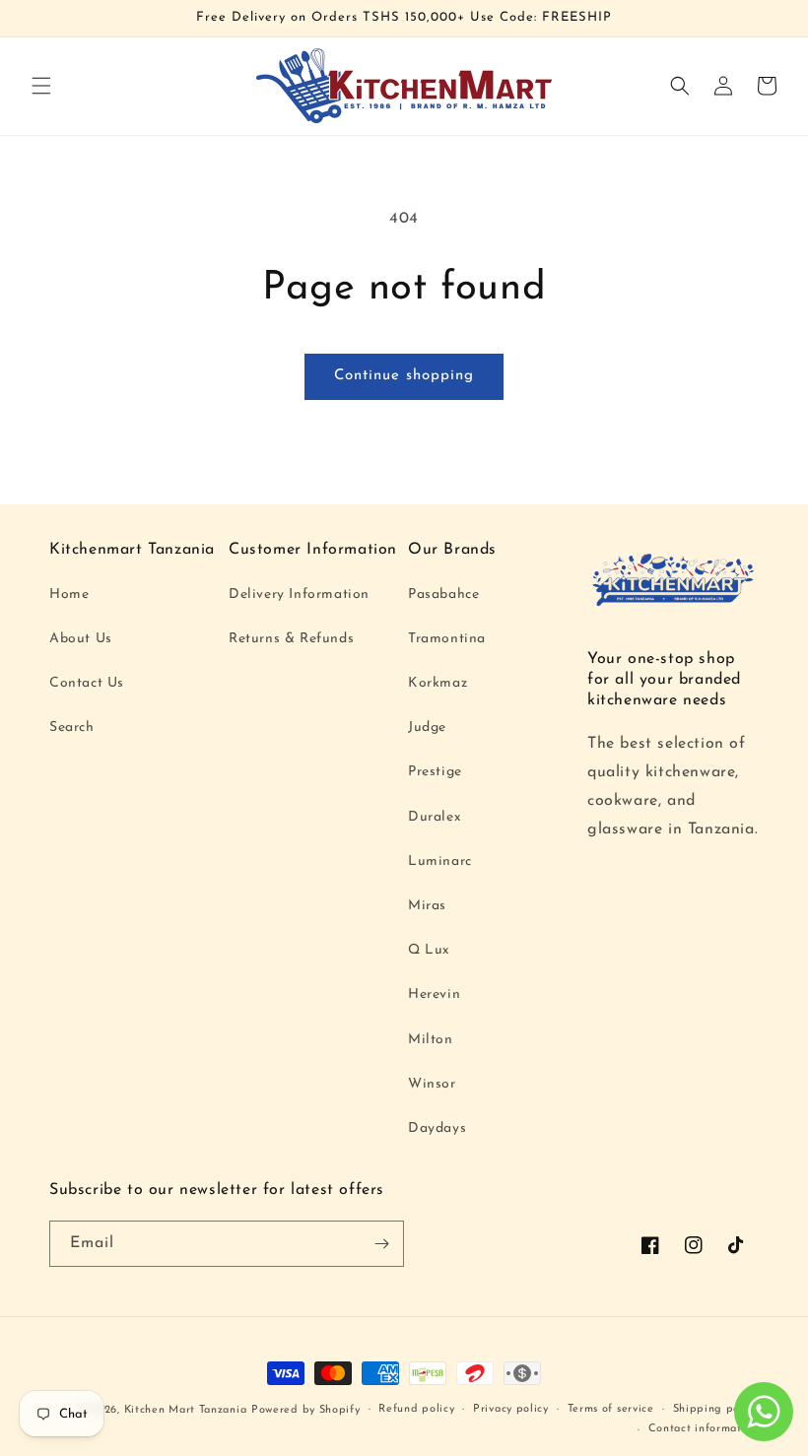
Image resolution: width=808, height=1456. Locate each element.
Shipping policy (716, 1409)
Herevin (434, 994)
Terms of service (611, 1409)
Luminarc (440, 861)
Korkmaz (437, 683)
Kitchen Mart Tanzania (185, 1410)
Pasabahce (443, 594)
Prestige (435, 771)
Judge (427, 727)
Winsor (432, 1084)
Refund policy (416, 1409)
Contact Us (86, 683)
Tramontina (447, 638)
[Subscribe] (381, 1244)
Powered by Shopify (306, 1410)
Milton (430, 1039)
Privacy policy (511, 1409)
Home (69, 594)
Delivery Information (299, 594)
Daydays (437, 1128)
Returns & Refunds (291, 638)
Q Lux (429, 950)
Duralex (434, 817)
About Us (80, 638)
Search (72, 727)
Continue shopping (404, 375)
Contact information (703, 1428)
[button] (41, 85)
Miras (427, 905)
